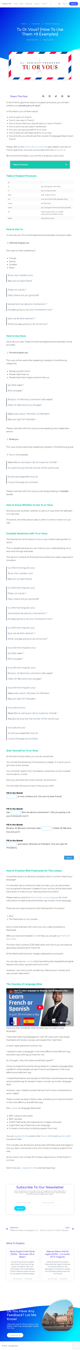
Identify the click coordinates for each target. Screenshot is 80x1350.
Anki (35, 936)
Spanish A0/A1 (64, 1136)
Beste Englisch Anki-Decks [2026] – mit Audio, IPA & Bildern (22, 1254)
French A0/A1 (47, 1136)
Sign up (73, 4)
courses (30, 961)
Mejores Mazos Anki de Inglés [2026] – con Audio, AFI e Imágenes (57, 1254)
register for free (21, 1136)
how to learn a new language (45, 897)
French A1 (36, 24)
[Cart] (59, 3)
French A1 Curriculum (34, 147)
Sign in (65, 4)
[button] (43, 96)
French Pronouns (52, 24)
